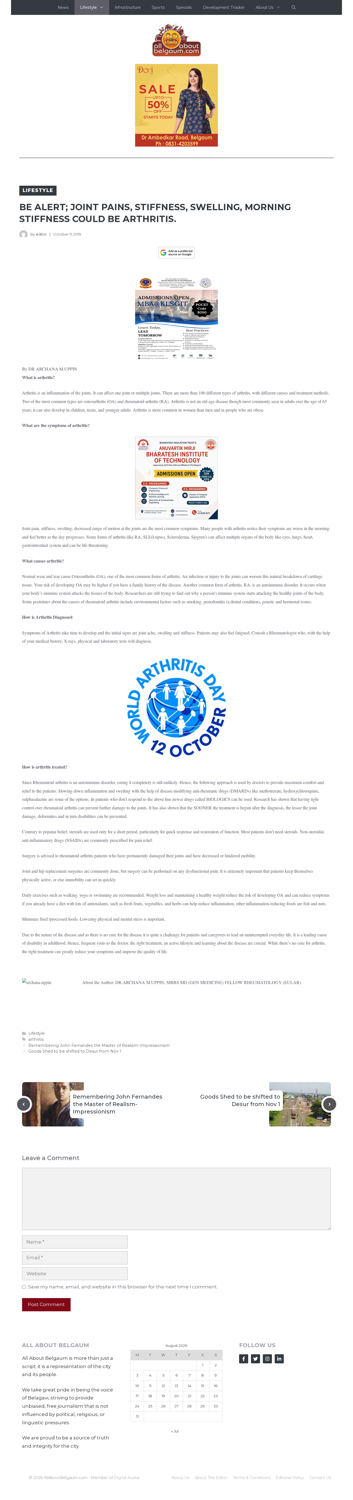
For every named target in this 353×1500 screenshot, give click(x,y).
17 (137, 1396)
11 (150, 1385)
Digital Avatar (127, 1477)
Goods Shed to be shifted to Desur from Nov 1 (74, 1051)
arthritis (36, 1039)
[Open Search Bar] (293, 7)
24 (137, 1406)
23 (216, 1396)
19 (163, 1396)
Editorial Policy (290, 1477)
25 (150, 1406)
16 (215, 1385)
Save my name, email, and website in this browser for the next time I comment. (123, 1287)
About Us (180, 1477)
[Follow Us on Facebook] (243, 1358)
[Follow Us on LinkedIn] (279, 1358)
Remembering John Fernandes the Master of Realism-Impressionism (99, 1045)
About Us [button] (265, 7)
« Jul (174, 1431)
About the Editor (211, 1477)
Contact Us (320, 1477)
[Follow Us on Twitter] (255, 1358)
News (63, 7)
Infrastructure (128, 7)
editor (41, 234)
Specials (184, 7)
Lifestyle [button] (88, 7)
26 (163, 1406)
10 (137, 1385)
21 (189, 1396)
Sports (158, 7)
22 (203, 1396)
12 (163, 1385)
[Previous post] (23, 1104)
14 (189, 1385)
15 (202, 1385)
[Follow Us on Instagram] (267, 1358)
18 (150, 1396)
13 (176, 1385)
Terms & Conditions (251, 1477)
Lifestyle (38, 190)
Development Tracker (224, 7)
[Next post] (329, 1104)
